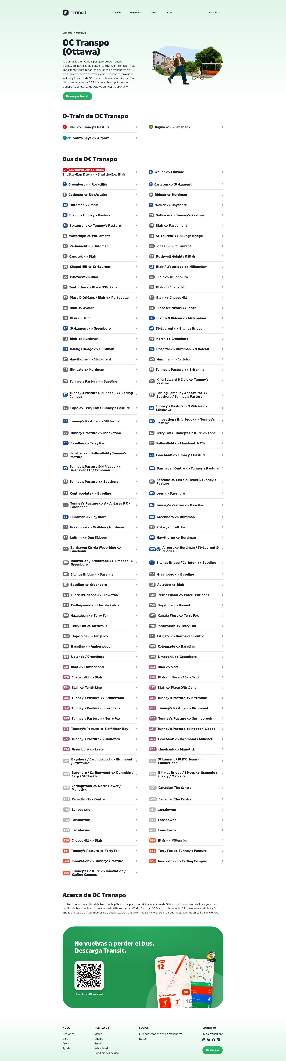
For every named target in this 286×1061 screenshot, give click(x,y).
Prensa (67, 1043)
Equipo (99, 1038)
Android (98, 994)
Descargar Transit (77, 96)
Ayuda (66, 1048)
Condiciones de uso (107, 1053)
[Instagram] (203, 1039)
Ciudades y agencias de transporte (160, 1033)
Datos (143, 1038)
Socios (154, 12)
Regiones (135, 12)
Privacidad (101, 1048)
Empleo (99, 1043)
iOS (90, 994)
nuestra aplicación (118, 86)
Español (213, 12)
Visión (117, 12)
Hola (66, 1028)
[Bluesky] (208, 1039)
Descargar (212, 1050)
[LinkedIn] (218, 1039)
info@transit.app (212, 1033)
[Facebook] (213, 1039)
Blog (169, 12)
